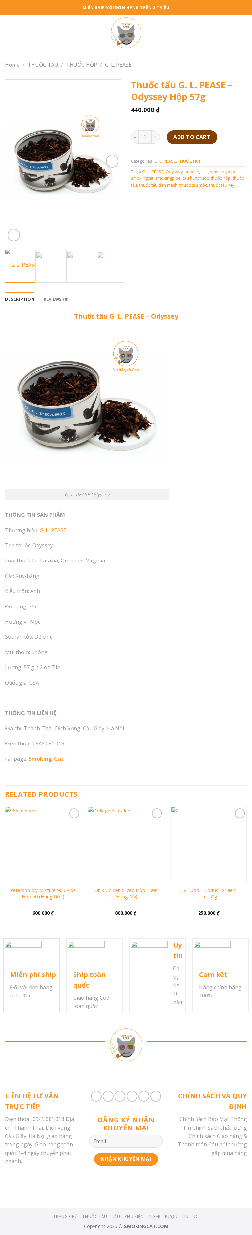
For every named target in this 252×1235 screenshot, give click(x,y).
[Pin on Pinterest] (143, 1096)
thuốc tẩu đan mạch (158, 185)
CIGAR (154, 1216)
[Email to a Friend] (132, 1096)
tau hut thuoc (196, 178)
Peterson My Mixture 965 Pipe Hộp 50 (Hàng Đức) (43, 893)
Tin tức (190, 1216)
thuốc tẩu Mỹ (221, 185)
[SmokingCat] (126, 33)
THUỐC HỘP (81, 64)
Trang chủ (65, 1216)
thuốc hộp (221, 178)
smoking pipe (223, 171)
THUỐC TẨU (43, 64)
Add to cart (191, 137)
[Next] (110, 161)
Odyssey (174, 171)
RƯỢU (171, 1216)
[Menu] (9, 33)
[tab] (19, 299)
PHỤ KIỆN (134, 1216)
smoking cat (196, 171)
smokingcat (142, 178)
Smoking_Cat (46, 758)
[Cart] (244, 33)
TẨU (116, 1216)
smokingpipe (168, 178)
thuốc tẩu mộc (193, 185)
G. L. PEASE (118, 64)
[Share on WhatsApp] (96, 1096)
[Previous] (16, 161)
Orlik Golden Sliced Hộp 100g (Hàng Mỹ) (126, 893)
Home (12, 64)
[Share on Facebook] (108, 1096)
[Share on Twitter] (120, 1096)
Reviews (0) (56, 299)
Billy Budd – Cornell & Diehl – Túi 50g (209, 893)
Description (19, 299)
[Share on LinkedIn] (155, 1096)
